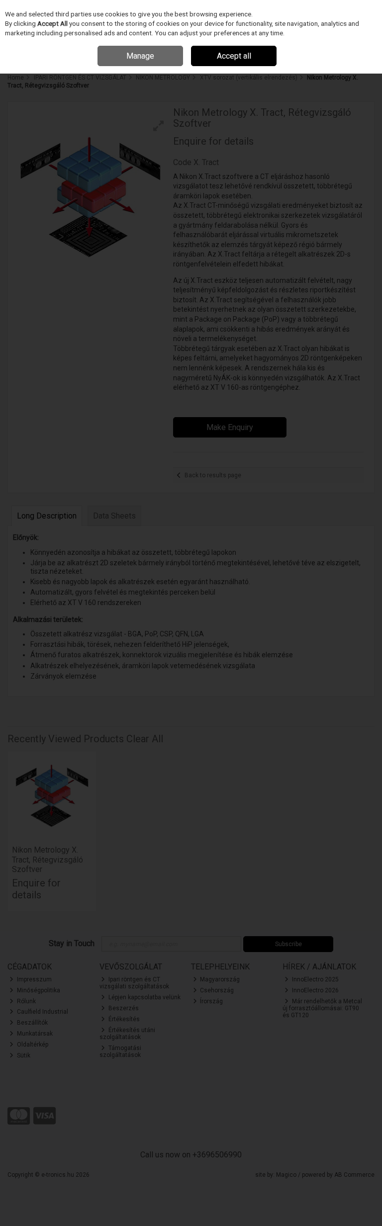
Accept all (234, 56)
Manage (140, 56)
